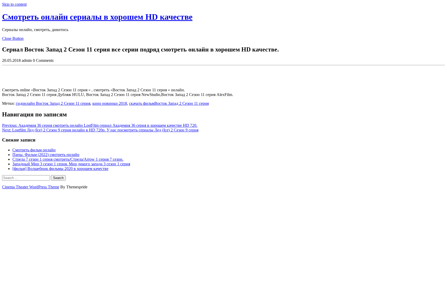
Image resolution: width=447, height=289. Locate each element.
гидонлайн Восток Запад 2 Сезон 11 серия (53, 103)
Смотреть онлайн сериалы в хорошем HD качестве (97, 16)
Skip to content (14, 4)
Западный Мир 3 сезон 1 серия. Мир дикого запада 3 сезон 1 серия (71, 164)
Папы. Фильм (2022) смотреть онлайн (45, 154)
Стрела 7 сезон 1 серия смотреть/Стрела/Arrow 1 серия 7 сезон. (67, 159)
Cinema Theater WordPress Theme (30, 187)
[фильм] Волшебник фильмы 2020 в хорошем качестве (60, 168)
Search (58, 178)
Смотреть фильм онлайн (34, 150)
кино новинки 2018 (109, 103)
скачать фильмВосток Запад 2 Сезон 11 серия (169, 103)
